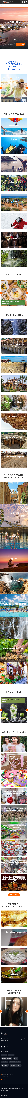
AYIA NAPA (4, 1061)
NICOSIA (4, 1055)
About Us (22, 1093)
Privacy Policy (9, 1093)
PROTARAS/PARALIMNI (15, 1061)
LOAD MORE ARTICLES (14, 894)
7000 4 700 (5, 1076)
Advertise (16, 1093)
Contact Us (4, 1095)
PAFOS (15, 1058)
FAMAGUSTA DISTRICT (15, 1065)
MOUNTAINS (5, 1065)
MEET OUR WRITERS (14, 991)
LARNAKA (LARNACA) (6, 1058)
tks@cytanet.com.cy (8, 1079)
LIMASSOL (11, 1055)
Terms (2, 1093)
